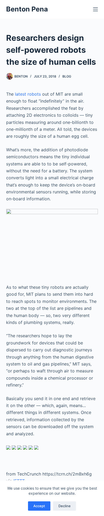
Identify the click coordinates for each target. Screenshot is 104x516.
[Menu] (95, 9)
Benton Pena (27, 9)
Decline (64, 506)
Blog (66, 76)
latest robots (28, 94)
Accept (39, 506)
